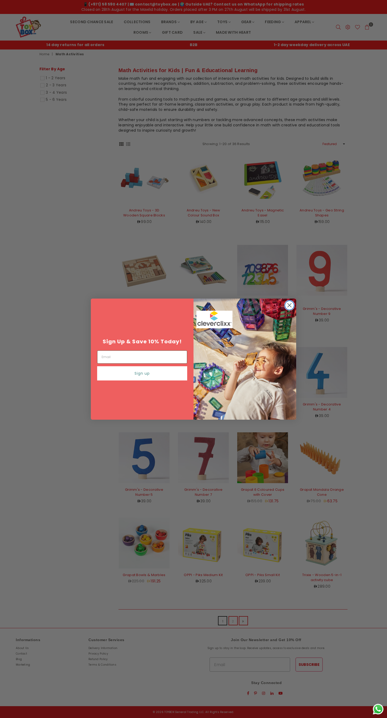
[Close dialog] (289, 305)
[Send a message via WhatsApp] (378, 709)
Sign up (142, 373)
